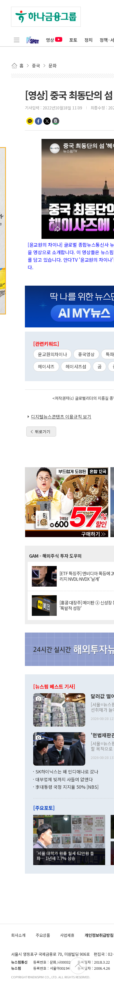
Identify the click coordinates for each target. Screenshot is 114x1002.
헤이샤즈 (46, 366)
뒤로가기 (42, 431)
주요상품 (43, 935)
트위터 (47, 121)
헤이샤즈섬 (76, 366)
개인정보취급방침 (99, 935)
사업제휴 (67, 935)
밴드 (55, 121)
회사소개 (18, 935)
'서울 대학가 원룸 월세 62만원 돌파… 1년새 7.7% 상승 (65, 856)
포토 (73, 39)
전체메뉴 (16, 39)
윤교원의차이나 (52, 354)
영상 (50, 39)
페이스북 (38, 121)
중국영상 (86, 354)
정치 (88, 39)
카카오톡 (29, 121)
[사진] (59, 709)
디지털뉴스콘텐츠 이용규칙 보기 (61, 416)
